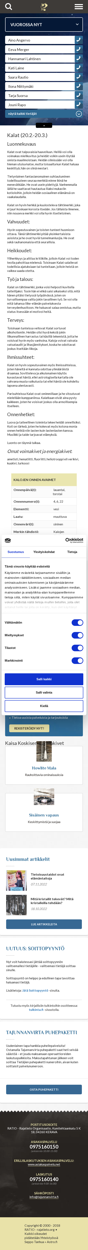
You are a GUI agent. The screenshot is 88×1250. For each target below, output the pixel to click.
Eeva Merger (18, 49)
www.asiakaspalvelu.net (44, 1164)
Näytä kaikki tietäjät (22, 113)
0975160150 (44, 1147)
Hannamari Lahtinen (24, 58)
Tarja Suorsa (18, 95)
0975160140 (44, 1179)
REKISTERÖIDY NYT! (29, 728)
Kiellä (44, 706)
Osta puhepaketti (44, 1089)
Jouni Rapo (17, 104)
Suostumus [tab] (16, 552)
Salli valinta (44, 692)
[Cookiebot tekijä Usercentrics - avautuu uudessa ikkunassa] (65, 540)
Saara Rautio (18, 77)
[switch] (77, 635)
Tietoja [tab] (72, 552)
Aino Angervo (19, 40)
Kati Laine (16, 68)
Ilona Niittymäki (20, 86)
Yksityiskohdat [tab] (44, 552)
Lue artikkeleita (44, 924)
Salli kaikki (44, 679)
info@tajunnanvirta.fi (44, 1197)
